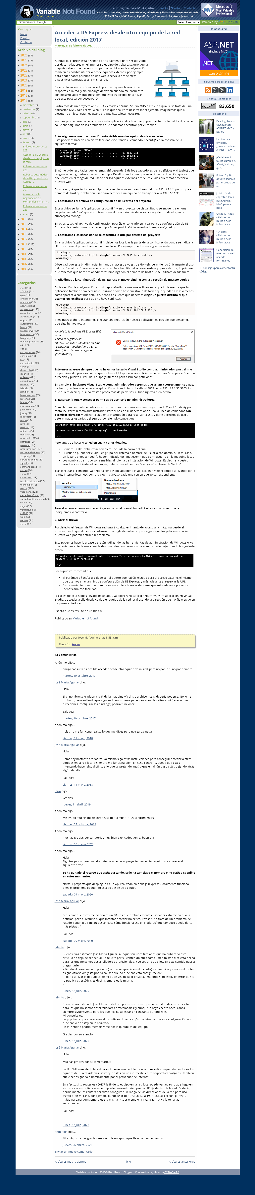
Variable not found (85, 618)
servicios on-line (29, 459)
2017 (24, 100)
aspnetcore (26, 309)
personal (25, 445)
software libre (28, 466)
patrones (25, 441)
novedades (26, 438)
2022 (24, 75)
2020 (24, 85)
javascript (25, 409)
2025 (24, 60)
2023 (24, 70)
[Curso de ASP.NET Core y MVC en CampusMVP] (219, 75)
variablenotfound (29, 495)
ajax (22, 295)
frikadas (24, 388)
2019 (24, 90)
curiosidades (27, 363)
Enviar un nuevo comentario (73, 1151)
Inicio (164, 8)
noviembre (29, 109)
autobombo (26, 323)
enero (26, 214)
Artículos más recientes (70, 1161)
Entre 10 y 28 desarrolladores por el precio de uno (225, 180)
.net (22, 287)
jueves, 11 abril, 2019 (77, 804)
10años (24, 291)
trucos (23, 488)
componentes (27, 352)
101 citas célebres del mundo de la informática (223, 237)
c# (21, 345)
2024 (24, 65)
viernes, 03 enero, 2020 (78, 844)
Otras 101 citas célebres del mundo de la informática (225, 219)
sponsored (26, 477)
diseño (24, 373)
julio (25, 121)
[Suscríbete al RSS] (208, 92)
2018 (24, 95)
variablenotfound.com (32, 498)
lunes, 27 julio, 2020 (76, 991)
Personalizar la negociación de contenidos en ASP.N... (36, 198)
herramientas (27, 395)
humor (24, 402)
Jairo (58, 791)
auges (23, 320)
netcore (24, 430)
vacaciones (26, 491)
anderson (61, 1132)
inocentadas (27, 405)
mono (23, 420)
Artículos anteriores (182, 1161)
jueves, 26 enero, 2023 (77, 1145)
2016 (24, 219)
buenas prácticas (29, 341)
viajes (23, 506)
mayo (26, 130)
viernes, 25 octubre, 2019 (79, 824)
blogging (25, 337)
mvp (22, 423)
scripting (25, 456)
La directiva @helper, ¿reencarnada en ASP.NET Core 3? (226, 144)
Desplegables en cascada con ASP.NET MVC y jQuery (225, 126)
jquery (23, 413)
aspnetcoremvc (28, 312)
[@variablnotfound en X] (222, 92)
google (24, 391)
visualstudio (26, 509)
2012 (24, 239)
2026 (24, 55)
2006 (24, 269)
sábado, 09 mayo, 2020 (78, 894)
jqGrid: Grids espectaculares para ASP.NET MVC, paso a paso (225, 200)
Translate (232, 22)
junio (26, 126)
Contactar (190, 8)
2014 (24, 229)
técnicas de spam (30, 481)
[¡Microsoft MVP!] (219, 16)
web (22, 516)
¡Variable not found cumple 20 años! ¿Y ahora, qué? (226, 162)
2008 (24, 259)
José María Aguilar (67, 682)
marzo (27, 138)
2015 (24, 224)
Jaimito (59, 947)
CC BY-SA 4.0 (171, 1172)
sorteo (23, 470)
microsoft (25, 416)
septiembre (30, 117)
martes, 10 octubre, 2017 (79, 675)
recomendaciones (30, 452)
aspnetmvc (26, 316)
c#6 (22, 348)
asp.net (24, 305)
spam (23, 473)
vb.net (23, 502)
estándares (26, 380)
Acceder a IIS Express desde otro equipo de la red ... (36, 158)
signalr (24, 463)
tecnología (26, 484)
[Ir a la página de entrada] (54, 10)
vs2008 (24, 513)
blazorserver (27, 330)
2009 (24, 254)
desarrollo (26, 370)
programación (28, 448)
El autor (176, 8)
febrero (27, 142)
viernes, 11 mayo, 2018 (78, 738)
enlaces (24, 377)
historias (25, 398)
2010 (24, 249)
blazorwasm (27, 334)
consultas (25, 355)
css (22, 359)
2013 (24, 234)
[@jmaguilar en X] (215, 92)
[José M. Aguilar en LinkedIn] (230, 92)
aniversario (26, 298)
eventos (24, 384)
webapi (24, 520)
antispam (25, 302)
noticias (24, 434)
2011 (24, 244)
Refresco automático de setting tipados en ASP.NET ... (35, 178)
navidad (24, 427)
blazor (23, 327)
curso (23, 366)
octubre (27, 113)
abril (25, 134)
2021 (24, 80)
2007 (24, 264)
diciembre (29, 105)
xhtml (23, 523)
